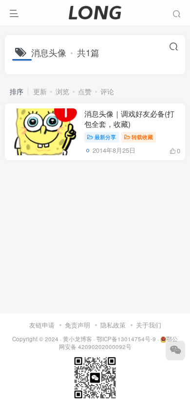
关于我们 (148, 325)
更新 (40, 91)
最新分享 (105, 137)
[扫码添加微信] (175, 350)
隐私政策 (113, 325)
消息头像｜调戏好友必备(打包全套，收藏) (129, 118)
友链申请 (42, 325)
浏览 (62, 91)
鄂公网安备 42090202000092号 (118, 343)
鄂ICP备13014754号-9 (126, 339)
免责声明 (77, 325)
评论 (107, 91)
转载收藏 (142, 137)
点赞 (85, 91)
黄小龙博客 (77, 339)
